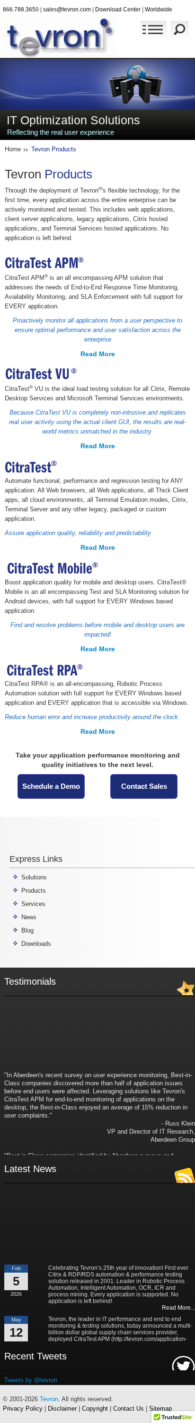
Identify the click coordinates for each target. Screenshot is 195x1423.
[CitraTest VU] (43, 373)
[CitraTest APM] (45, 262)
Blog (27, 930)
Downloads (36, 943)
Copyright (95, 1408)
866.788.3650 (21, 9)
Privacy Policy (23, 1408)
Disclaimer (62, 1408)
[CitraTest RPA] (47, 668)
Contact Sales (144, 786)
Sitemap (160, 1408)
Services (33, 903)
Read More (97, 354)
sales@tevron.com (67, 9)
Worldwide (158, 9)
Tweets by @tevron (30, 1380)
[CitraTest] (33, 465)
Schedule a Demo (51, 786)
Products (33, 890)
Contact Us (128, 1408)
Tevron (49, 1399)
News (28, 917)
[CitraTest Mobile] (57, 567)
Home (13, 149)
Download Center (118, 9)
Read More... (178, 1304)
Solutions (34, 877)
